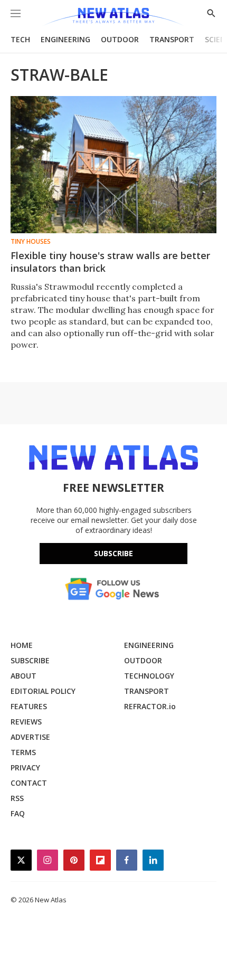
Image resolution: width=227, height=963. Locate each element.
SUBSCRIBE (30, 660)
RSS (17, 798)
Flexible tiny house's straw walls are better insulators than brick (110, 261)
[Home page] (113, 17)
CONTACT (29, 783)
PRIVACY (25, 767)
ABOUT (23, 676)
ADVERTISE (30, 737)
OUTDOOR (120, 39)
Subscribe (113, 553)
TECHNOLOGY (149, 676)
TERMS (23, 752)
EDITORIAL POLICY (43, 691)
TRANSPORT (171, 39)
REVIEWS (26, 722)
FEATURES (29, 706)
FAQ (18, 813)
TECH (20, 39)
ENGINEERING (65, 39)
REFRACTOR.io (150, 706)
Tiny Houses (31, 242)
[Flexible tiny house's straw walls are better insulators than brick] (113, 164)
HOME (22, 645)
